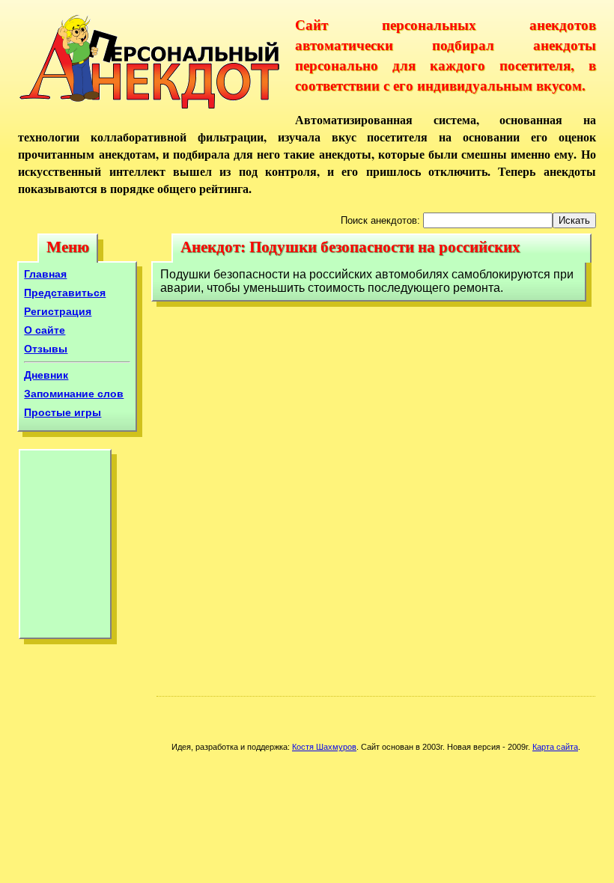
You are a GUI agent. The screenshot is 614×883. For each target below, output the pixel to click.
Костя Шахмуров (324, 746)
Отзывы (45, 349)
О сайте (44, 330)
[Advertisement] (65, 548)
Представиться (65, 293)
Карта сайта (555, 746)
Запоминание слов (74, 394)
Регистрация (57, 311)
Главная (45, 274)
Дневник (46, 375)
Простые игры (62, 412)
